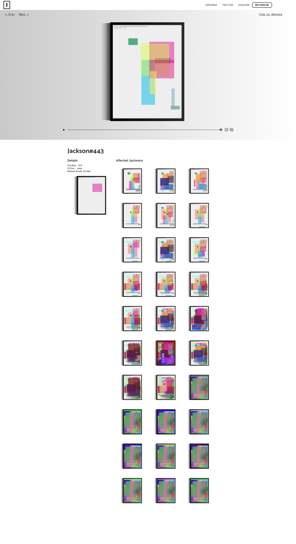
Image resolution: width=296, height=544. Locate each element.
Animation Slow (226, 111)
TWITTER (227, 5)
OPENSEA (211, 5)
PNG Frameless (227, 122)
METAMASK (262, 5)
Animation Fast (226, 115)
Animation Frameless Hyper (221, 108)
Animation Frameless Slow (221, 101)
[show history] (226, 130)
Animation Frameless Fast (221, 104)
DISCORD (244, 5)
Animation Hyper (226, 118)
